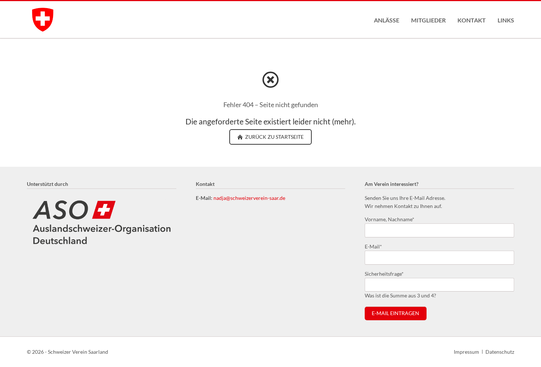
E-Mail (376, 246)
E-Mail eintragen (395, 313)
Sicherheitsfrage (384, 273)
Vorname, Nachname (389, 219)
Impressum (466, 352)
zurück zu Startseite (274, 137)
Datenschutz (499, 352)
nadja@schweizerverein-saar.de (249, 198)
